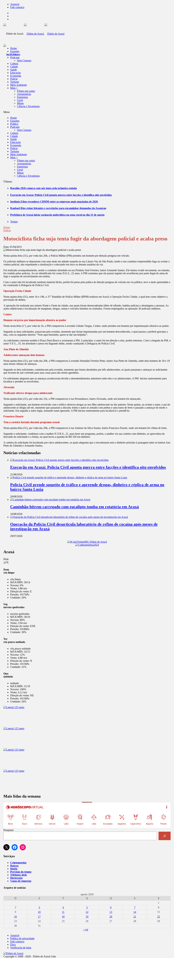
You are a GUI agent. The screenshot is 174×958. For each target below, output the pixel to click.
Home (6, 227)
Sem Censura (24, 60)
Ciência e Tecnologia (28, 106)
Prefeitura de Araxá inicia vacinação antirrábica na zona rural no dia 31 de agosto (57, 214)
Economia (15, 75)
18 (63, 916)
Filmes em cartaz (26, 91)
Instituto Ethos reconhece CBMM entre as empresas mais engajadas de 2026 (54, 201)
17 (39, 916)
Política (14, 54)
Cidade (14, 66)
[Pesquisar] (165, 836)
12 (87, 912)
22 (158, 916)
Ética (13, 944)
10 (39, 912)
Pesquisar (8, 830)
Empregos (22, 97)
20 (110, 916)
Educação (15, 72)
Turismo (14, 81)
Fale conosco (17, 7)
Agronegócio (24, 94)
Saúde (13, 69)
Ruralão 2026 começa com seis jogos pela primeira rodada (43, 188)
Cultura (14, 63)
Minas (20, 103)
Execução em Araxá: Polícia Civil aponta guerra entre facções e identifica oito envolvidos (61, 194)
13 (110, 912)
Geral (20, 100)
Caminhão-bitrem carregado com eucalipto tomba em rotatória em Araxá (74, 507)
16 (15, 916)
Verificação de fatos (20, 947)
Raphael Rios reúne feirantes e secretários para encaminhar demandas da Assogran (58, 208)
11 (63, 912)
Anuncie (14, 4)
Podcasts (15, 57)
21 (134, 916)
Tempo (14, 221)
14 (134, 912)
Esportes (14, 51)
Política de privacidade (22, 938)
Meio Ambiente (18, 84)
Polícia (14, 78)
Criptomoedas (18, 862)
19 (87, 916)
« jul (85, 929)
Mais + (14, 87)
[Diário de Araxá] (44, 33)
